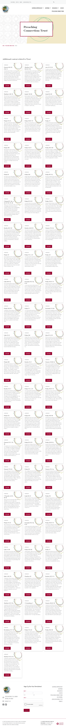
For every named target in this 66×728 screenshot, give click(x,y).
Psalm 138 (6, 148)
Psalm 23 (6, 255)
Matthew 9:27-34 (8, 603)
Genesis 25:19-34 (50, 362)
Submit (26, 710)
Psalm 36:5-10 (49, 148)
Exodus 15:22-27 (49, 576)
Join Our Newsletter (27, 2)
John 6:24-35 (49, 335)
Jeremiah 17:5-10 (49, 309)
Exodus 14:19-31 (29, 228)
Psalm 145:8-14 (49, 442)
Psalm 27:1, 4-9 (29, 255)
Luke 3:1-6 (7, 335)
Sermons (47, 8)
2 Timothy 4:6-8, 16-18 (8, 497)
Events (62, 8)
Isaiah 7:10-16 (28, 94)
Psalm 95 (27, 469)
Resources (54, 8)
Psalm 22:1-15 (28, 630)
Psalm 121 (48, 496)
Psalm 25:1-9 (48, 201)
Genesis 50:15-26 (50, 603)
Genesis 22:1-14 (49, 228)
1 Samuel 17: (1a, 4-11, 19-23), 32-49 (9, 202)
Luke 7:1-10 (7, 550)
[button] (43, 8)
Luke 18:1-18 (48, 94)
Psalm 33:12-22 (29, 121)
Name (25, 691)
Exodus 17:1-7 (28, 362)
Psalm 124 (6, 416)
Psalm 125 (27, 416)
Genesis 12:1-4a (49, 469)
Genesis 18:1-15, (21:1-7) (8, 68)
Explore (7, 85)
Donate (21, 2)
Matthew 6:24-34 (9, 657)
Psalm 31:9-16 (7, 309)
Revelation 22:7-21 (9, 630)
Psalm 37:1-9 (7, 121)
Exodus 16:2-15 (8, 228)
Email (25, 697)
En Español (13, 2)
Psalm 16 (6, 175)
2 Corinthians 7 (29, 603)
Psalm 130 (6, 362)
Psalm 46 (47, 255)
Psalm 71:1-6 (28, 148)
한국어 (17, 2)
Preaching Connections (58, 11)
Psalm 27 (47, 121)
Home (3, 45)
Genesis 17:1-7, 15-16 (9, 443)
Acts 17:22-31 (49, 67)
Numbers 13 (28, 576)
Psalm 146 (27, 175)
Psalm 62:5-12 (28, 201)
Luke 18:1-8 (28, 496)
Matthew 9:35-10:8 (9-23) (29, 68)
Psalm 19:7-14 (49, 175)
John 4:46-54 (7, 576)
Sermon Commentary (37, 8)
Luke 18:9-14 (7, 282)
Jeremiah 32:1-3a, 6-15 (29, 282)
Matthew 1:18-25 (8, 94)
